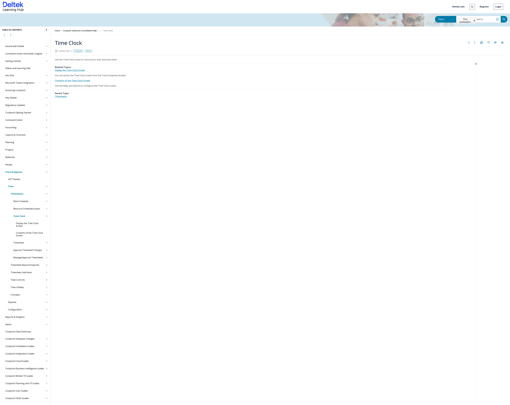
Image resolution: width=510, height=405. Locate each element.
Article (88, 51)
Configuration (15, 309)
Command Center (14, 120)
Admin (8, 324)
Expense (12, 302)
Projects (9, 149)
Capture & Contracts (15, 135)
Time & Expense (13, 172)
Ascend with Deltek (14, 46)
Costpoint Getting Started (18, 112)
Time (11, 186)
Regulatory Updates (15, 105)
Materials (10, 157)
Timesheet (18, 242)
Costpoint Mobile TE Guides (19, 376)
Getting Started (13, 61)
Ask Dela (9, 75)
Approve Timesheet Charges (27, 250)
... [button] (100, 30)
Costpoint (78, 51)
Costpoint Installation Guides (19, 346)
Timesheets (17, 193)
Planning (9, 142)
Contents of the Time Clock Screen (29, 234)
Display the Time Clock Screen (27, 224)
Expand (4, 35)
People (8, 164)
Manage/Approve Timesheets (28, 257)
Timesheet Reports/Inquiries (25, 265)
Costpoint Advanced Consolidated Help (80, 30)
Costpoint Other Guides (17, 398)
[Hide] (46, 30)
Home (57, 30)
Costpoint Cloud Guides (17, 361)
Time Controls (18, 279)
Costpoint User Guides (16, 390)
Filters (441, 19)
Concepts (15, 294)
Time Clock (19, 216)
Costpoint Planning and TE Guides (22, 383)
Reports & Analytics (15, 317)
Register (484, 6)
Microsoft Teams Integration (19, 83)
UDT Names (14, 179)
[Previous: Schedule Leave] (469, 42)
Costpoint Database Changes (20, 338)
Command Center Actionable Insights (23, 53)
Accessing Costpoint (15, 90)
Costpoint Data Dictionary (18, 331)
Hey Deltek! (11, 97)
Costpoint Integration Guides (19, 353)
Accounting (10, 127)
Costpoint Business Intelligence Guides (24, 368)
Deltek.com (458, 6)
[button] (472, 6)
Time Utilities (17, 287)
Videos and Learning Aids (17, 68)
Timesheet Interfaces (21, 272)
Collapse (10, 35)
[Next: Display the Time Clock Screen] (474, 42)
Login (498, 6)
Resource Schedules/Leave (26, 208)
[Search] (504, 19)
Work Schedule (20, 201)
